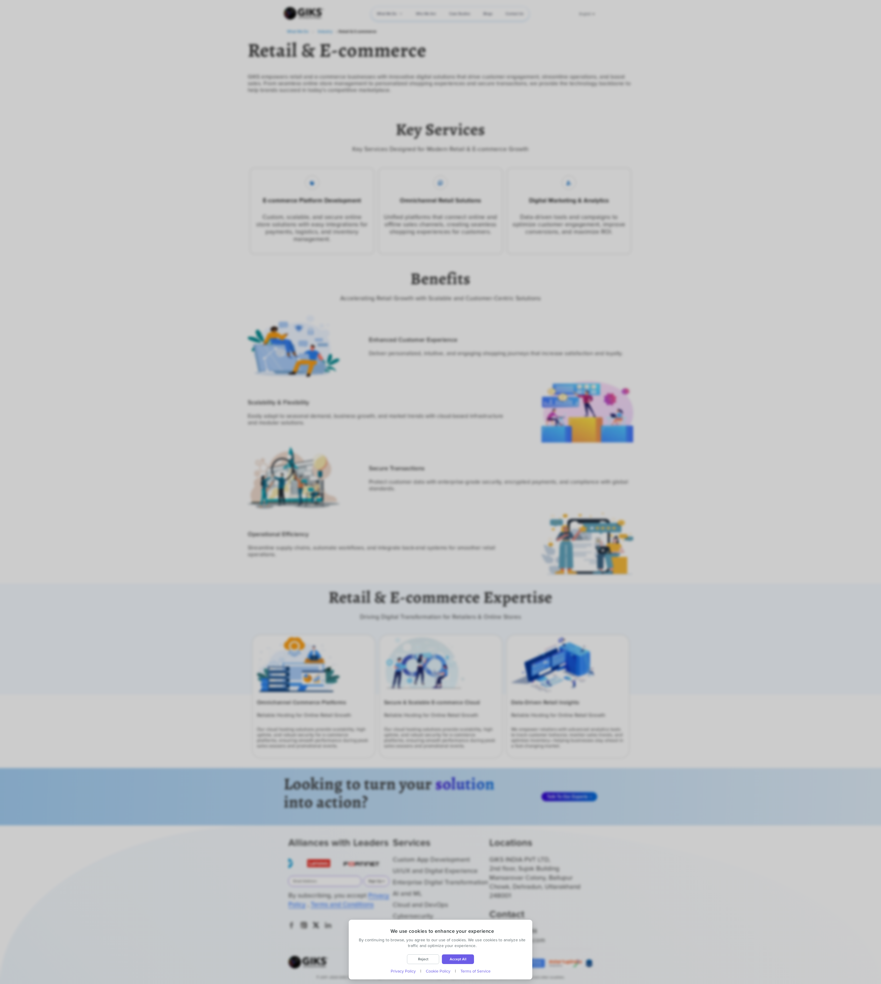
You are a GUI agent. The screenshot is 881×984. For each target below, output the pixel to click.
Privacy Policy (403, 971)
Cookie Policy (438, 971)
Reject (423, 959)
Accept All (458, 959)
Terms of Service (475, 971)
